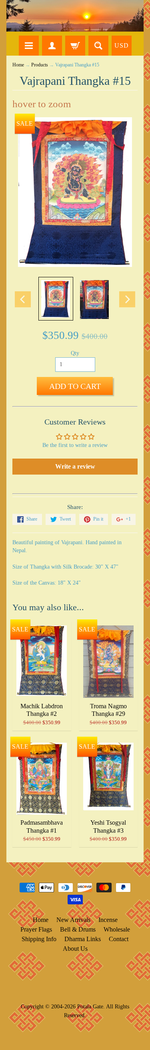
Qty (75, 353)
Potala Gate (90, 1006)
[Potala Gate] (75, 16)
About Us (75, 948)
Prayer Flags (36, 929)
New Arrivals (73, 919)
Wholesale (117, 929)
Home (18, 65)
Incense (108, 919)
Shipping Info (39, 939)
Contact (118, 939)
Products (39, 65)
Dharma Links (82, 939)
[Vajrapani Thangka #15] (55, 299)
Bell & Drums (78, 929)
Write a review (75, 466)
